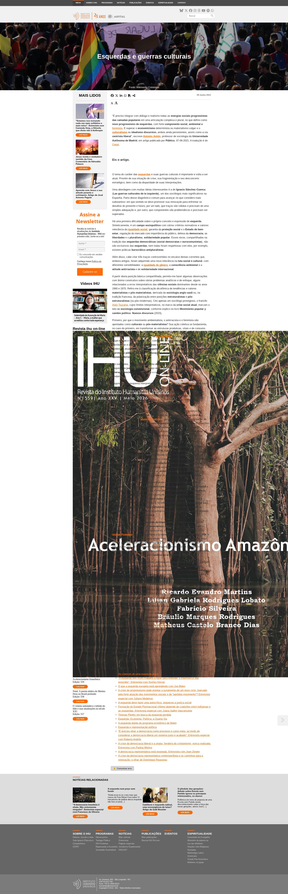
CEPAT (76, 847)
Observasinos (102, 837)
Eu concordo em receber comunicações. (91, 256)
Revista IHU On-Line (150, 840)
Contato (182, 3)
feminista (117, 128)
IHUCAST (123, 850)
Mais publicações (149, 837)
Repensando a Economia (106, 847)
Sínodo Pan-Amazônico (198, 859)
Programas (107, 3)
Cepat (115, 144)
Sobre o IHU (91, 3)
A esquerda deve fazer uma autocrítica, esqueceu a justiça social (154, 702)
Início (78, 3)
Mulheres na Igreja (196, 862)
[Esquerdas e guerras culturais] (134, 95)
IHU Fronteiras (102, 843)
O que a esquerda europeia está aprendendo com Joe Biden (151, 686)
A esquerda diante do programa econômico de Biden (147, 723)
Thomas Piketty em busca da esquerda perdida (144, 714)
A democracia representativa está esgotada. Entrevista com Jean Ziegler (159, 751)
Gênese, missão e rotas (83, 837)
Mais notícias (124, 837)
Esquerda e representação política (137, 727)
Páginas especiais (127, 843)
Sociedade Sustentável (106, 850)
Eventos (150, 3)
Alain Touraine (120, 304)
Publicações (135, 3)
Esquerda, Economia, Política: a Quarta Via (142, 718)
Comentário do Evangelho (199, 837)
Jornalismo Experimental (129, 847)
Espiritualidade (165, 3)
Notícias (121, 3)
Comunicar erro (122, 768)
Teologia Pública (103, 840)
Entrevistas (124, 840)
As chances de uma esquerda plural (138, 673)
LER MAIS (83, 135)
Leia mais (80, 687)
